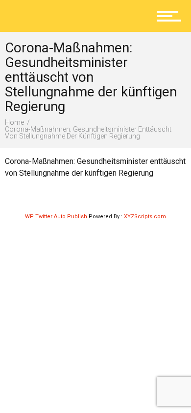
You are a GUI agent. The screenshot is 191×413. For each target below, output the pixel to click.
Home (14, 122)
